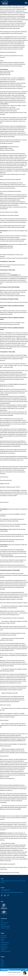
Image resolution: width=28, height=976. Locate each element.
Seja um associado (4, 922)
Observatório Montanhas (5, 926)
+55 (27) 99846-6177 (5, 890)
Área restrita (3, 924)
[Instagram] (5, 895)
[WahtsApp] (2, 895)
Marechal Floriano (4, 947)
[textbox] (14, 17)
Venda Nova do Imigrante (5, 951)
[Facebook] (8, 895)
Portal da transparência (5, 927)
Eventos (2, 962)
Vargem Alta (3, 949)
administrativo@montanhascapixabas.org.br (12, 892)
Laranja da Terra (4, 946)
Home (2, 959)
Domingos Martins (4, 944)
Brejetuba (3, 939)
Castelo (2, 940)
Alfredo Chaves (4, 937)
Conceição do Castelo (5, 942)
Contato (2, 966)
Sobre (2, 921)
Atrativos (2, 960)
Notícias (2, 964)
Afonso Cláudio (4, 935)
